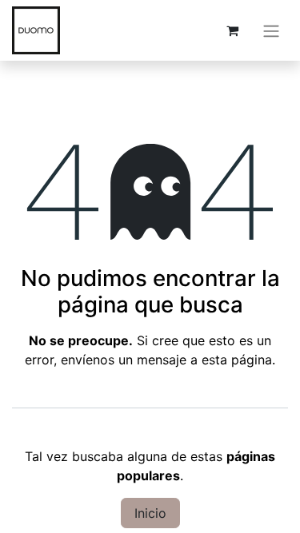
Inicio (150, 513)
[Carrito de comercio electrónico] (232, 30)
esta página (237, 360)
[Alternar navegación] (271, 30)
